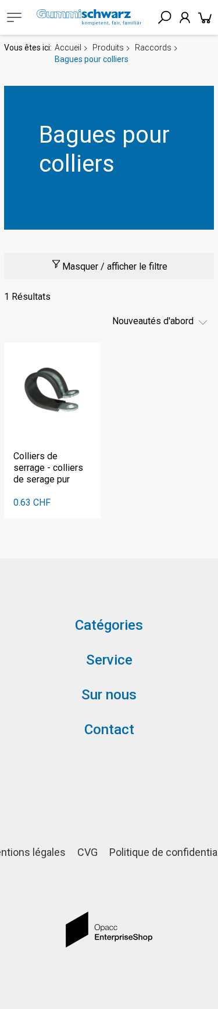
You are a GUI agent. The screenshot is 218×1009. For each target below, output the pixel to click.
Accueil (68, 47)
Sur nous (109, 695)
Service (109, 660)
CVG (87, 852)
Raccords (153, 47)
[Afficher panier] (205, 17)
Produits (108, 47)
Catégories (109, 625)
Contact (109, 729)
